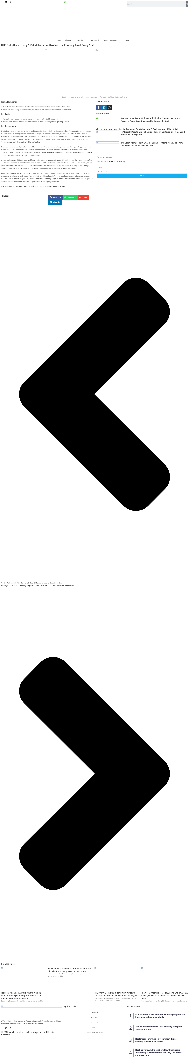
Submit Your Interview (112, 40)
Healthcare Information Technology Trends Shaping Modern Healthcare (156, 1040)
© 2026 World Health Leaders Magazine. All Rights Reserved (27, 1033)
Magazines (80, 40)
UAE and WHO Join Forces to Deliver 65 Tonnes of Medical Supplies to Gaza (37, 186)
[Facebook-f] (98, 107)
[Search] (187, 4)
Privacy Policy (94, 1012)
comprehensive (52, 152)
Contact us (128, 40)
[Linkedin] (104, 107)
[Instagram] (109, 107)
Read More (49, 1024)
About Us (68, 40)
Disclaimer (94, 1017)
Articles (94, 40)
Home (59, 40)
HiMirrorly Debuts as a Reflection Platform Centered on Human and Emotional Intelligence (116, 994)
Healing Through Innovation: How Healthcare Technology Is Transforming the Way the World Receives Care (158, 1053)
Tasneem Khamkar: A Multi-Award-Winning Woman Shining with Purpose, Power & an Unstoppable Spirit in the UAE (151, 119)
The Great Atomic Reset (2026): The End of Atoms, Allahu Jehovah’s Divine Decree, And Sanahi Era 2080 (152, 144)
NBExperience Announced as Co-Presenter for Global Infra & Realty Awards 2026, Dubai (137, 129)
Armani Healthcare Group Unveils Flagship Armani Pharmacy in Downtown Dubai (160, 1015)
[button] (55, 197)
